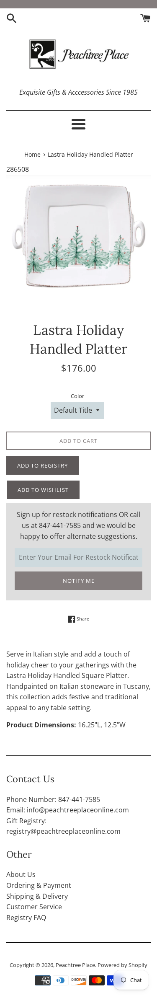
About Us (21, 874)
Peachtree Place (75, 965)
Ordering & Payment (38, 885)
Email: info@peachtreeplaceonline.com (67, 809)
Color (77, 396)
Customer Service (34, 906)
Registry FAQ (26, 917)
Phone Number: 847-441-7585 (53, 799)
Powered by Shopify (122, 965)
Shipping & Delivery (37, 896)
